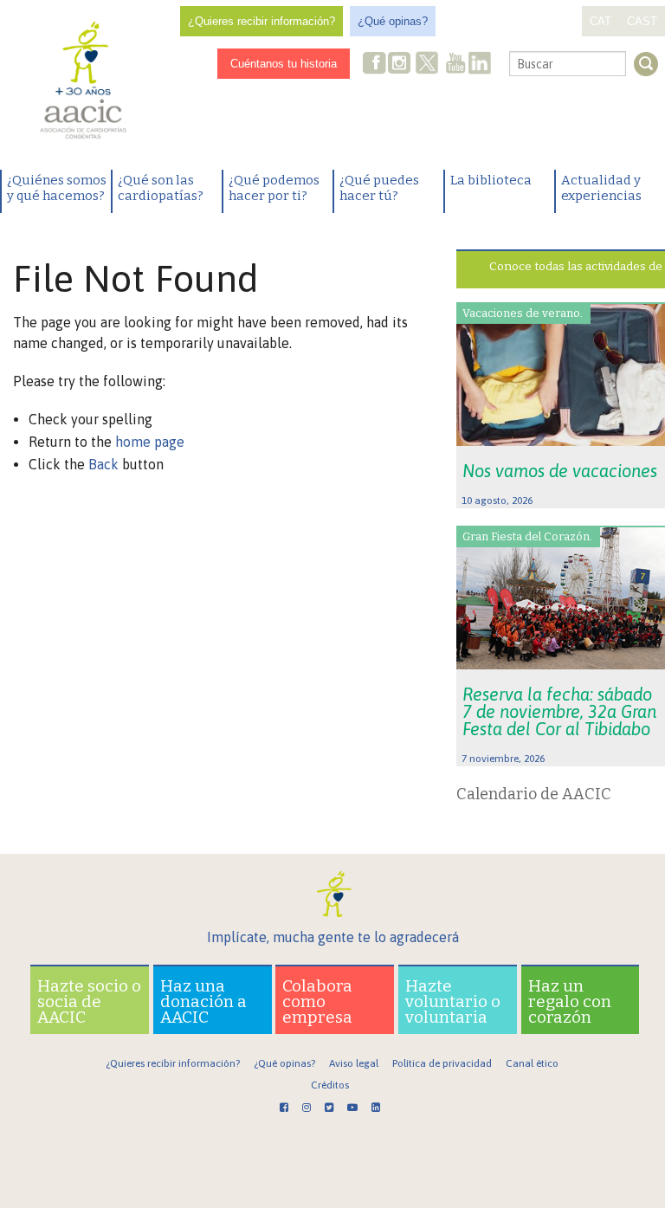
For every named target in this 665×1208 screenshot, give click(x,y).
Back (103, 464)
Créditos (330, 1085)
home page (149, 441)
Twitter (427, 65)
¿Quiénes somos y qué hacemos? (57, 187)
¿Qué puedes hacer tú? (379, 187)
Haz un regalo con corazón (569, 1001)
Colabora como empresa (317, 1001)
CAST (642, 21)
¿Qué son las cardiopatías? (160, 187)
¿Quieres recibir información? (261, 21)
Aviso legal (353, 1063)
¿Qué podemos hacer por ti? (274, 187)
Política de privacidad (442, 1063)
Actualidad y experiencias (601, 187)
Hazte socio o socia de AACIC (89, 1001)
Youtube (455, 64)
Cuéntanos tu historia (283, 63)
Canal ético (532, 1063)
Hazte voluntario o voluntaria (452, 1001)
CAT (600, 21)
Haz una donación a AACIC (203, 1001)
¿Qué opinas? (393, 21)
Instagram (401, 64)
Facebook (375, 64)
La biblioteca (491, 180)
